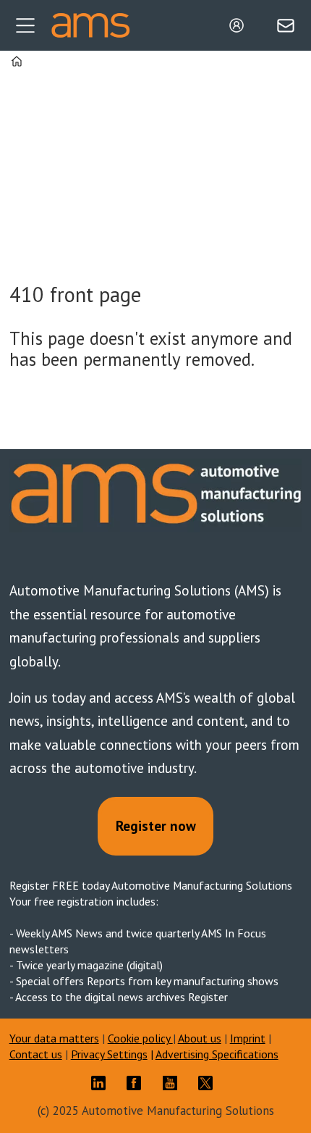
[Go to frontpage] (90, 25)
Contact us (35, 1054)
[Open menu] (25, 25)
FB (137, 1083)
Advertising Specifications (217, 1054)
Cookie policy (140, 1038)
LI (102, 1083)
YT (173, 1083)
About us (199, 1038)
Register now (156, 826)
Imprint (247, 1038)
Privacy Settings (109, 1054)
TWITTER (209, 1083)
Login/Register (240, 25)
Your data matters (54, 1038)
